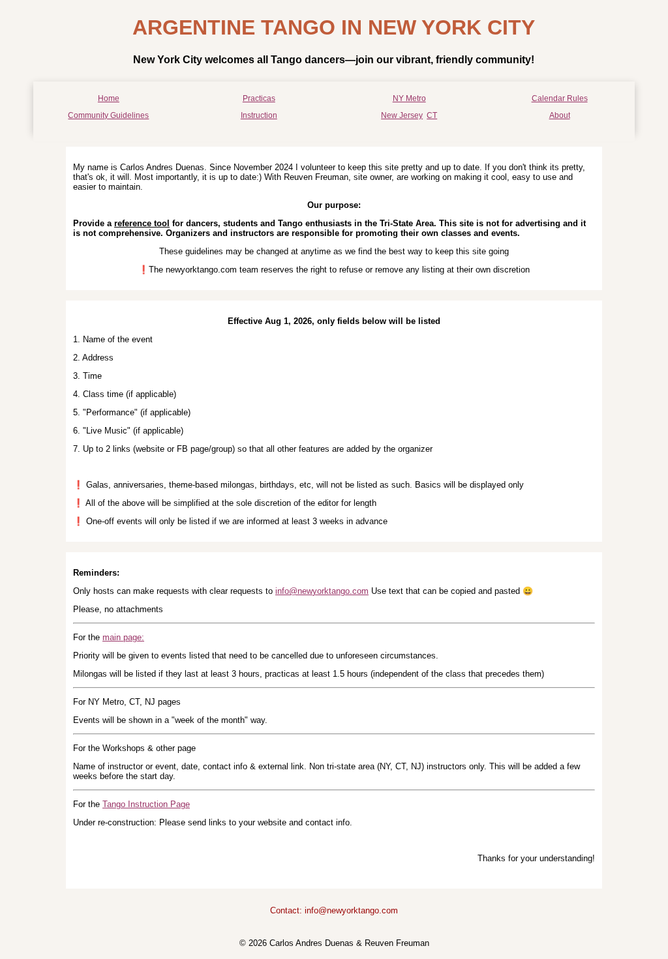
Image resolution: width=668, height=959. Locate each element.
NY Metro (409, 98)
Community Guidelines (108, 115)
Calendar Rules (560, 98)
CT (432, 115)
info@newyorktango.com (322, 591)
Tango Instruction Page (146, 804)
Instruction (259, 115)
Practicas (259, 98)
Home (108, 98)
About (559, 115)
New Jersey (402, 115)
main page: (123, 637)
